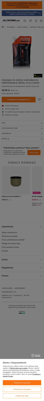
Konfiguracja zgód (22, 396)
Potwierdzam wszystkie (22, 383)
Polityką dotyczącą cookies (19, 368)
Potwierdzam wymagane (22, 389)
